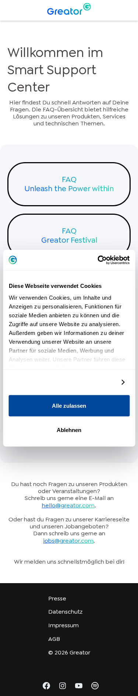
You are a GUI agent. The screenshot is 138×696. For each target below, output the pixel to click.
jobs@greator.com (68, 541)
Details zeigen (96, 382)
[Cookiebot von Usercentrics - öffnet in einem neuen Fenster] (98, 260)
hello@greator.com (68, 505)
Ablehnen (69, 429)
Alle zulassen (69, 406)
